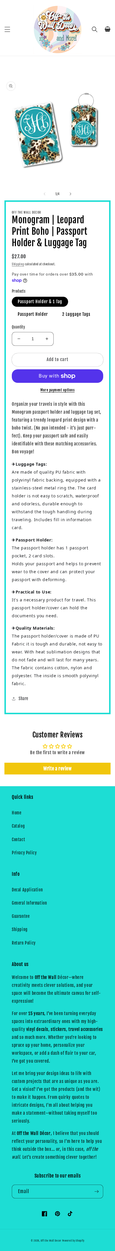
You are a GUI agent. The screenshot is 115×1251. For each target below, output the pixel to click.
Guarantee (20, 916)
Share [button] (23, 698)
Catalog (18, 826)
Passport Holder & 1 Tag (40, 301)
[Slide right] (70, 193)
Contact (18, 839)
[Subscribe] (96, 1191)
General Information (29, 902)
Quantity (18, 327)
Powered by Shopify (73, 1240)
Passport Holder (33, 314)
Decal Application (27, 889)
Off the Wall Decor (51, 1240)
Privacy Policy (24, 852)
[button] (7, 29)
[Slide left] (44, 193)
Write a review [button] (57, 769)
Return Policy (24, 942)
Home (16, 812)
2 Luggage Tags (76, 314)
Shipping (18, 264)
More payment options (57, 390)
